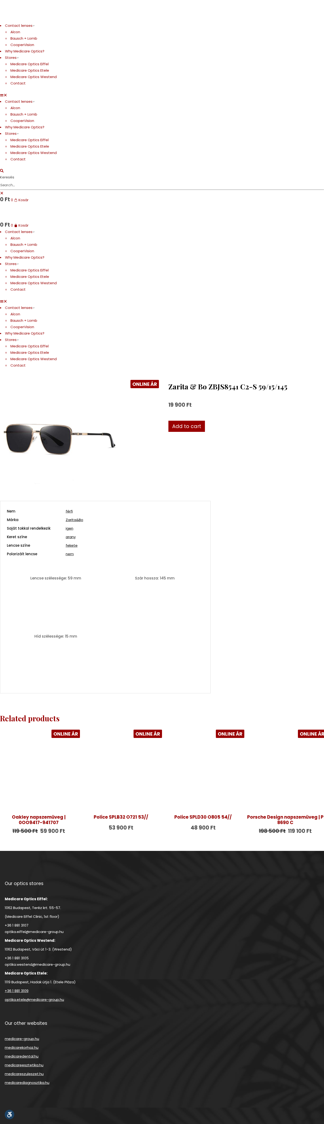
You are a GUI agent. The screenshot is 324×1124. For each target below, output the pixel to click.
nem (70, 553)
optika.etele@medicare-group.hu (34, 999)
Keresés (7, 177)
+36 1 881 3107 (16, 925)
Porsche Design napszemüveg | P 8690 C (285, 820)
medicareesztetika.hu (24, 1065)
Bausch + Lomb (23, 38)
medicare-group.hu (22, 1038)
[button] (162, 95)
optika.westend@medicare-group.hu (37, 964)
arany (71, 536)
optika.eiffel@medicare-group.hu (34, 931)
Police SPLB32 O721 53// (121, 817)
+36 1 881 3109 (16, 990)
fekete (72, 545)
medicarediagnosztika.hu (27, 1082)
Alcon (15, 31)
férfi (69, 511)
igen (69, 528)
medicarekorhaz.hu (21, 1047)
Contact (18, 83)
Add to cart (186, 426)
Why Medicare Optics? (24, 51)
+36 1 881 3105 (17, 958)
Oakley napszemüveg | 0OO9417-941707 (38, 820)
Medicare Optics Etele (29, 70)
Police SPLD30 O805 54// (203, 817)
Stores (11, 57)
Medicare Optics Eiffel (29, 63)
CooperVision (22, 44)
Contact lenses (18, 25)
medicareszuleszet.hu (24, 1073)
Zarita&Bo (74, 519)
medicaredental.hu (21, 1056)
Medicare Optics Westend (33, 76)
